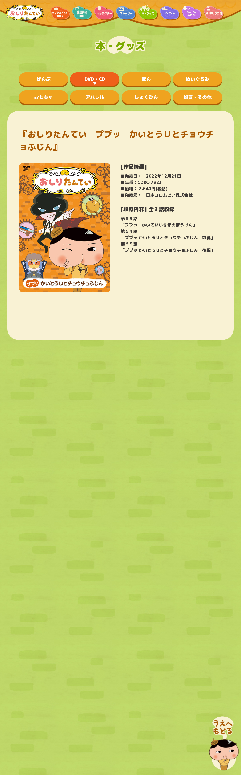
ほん (146, 79)
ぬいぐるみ (197, 79)
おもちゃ (43, 97)
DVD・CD (94, 79)
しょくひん (146, 97)
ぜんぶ (43, 79)
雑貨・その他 (197, 97)
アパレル (94, 97)
